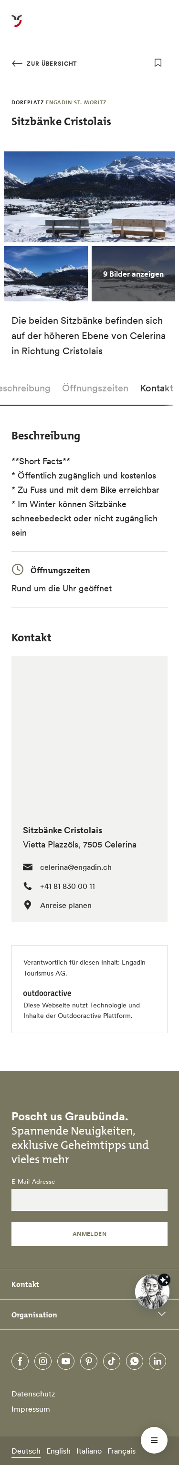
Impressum (30, 1409)
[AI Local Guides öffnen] (152, 1292)
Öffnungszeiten (95, 388)
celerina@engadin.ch (76, 867)
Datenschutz (33, 1393)
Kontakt (156, 388)
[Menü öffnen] (154, 1440)
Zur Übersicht (51, 63)
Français (121, 1450)
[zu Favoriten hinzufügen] (158, 62)
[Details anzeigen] (164, 1280)
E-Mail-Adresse (33, 1182)
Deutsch (26, 1450)
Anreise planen (66, 905)
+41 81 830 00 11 (67, 886)
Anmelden (90, 1233)
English (58, 1450)
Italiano (89, 1450)
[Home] (16, 26)
